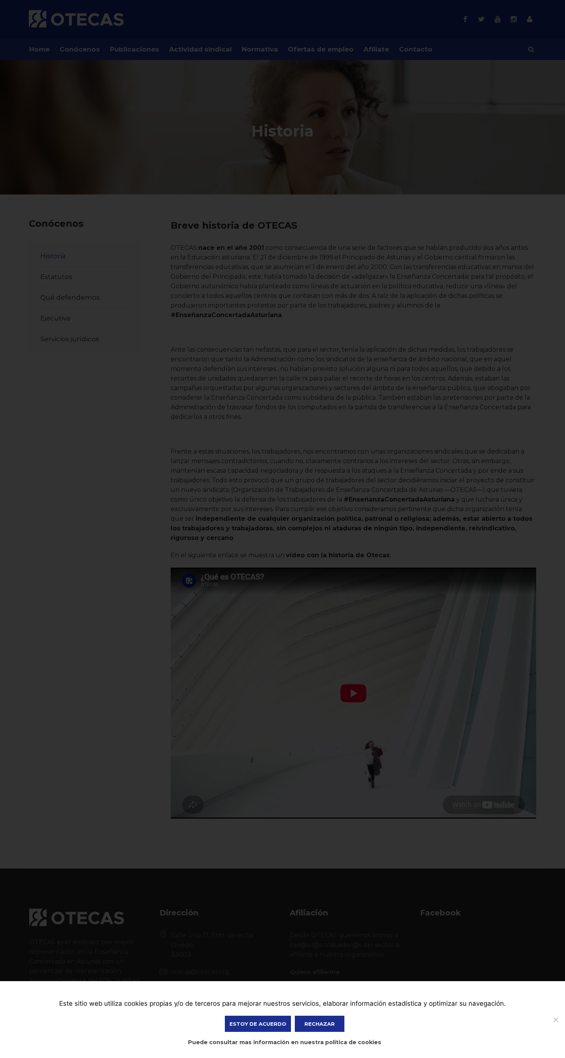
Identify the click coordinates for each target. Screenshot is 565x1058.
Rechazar (319, 1024)
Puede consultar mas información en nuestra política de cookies (284, 1042)
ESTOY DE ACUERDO (257, 1024)
